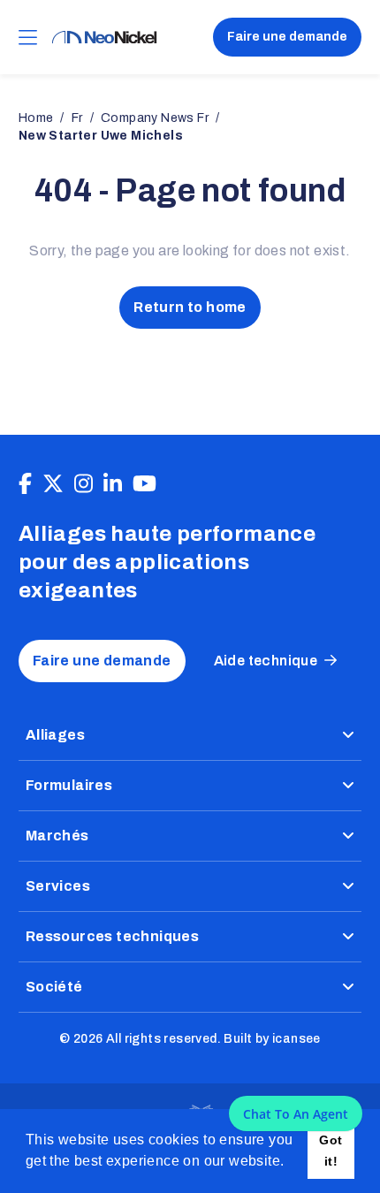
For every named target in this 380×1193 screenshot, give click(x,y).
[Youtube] (144, 484)
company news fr (155, 118)
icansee (296, 1038)
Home (36, 118)
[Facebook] (25, 484)
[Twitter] (53, 484)
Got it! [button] (330, 1150)
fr (77, 118)
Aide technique (266, 660)
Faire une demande (287, 36)
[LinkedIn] (112, 484)
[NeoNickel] (104, 37)
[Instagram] (83, 484)
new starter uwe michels (101, 135)
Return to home (190, 307)
